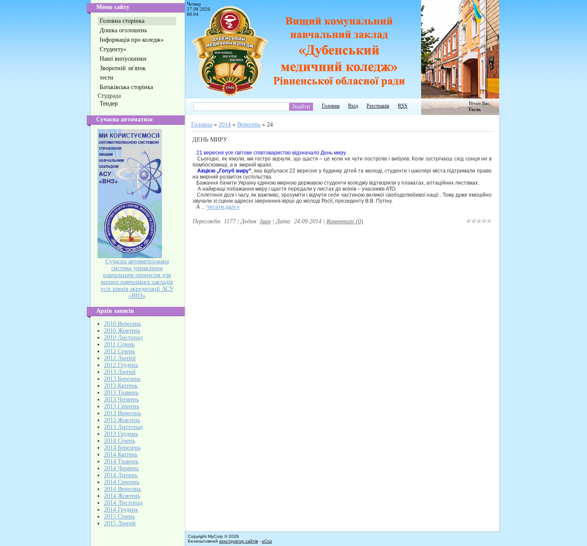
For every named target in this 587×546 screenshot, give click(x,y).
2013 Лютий (120, 372)
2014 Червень (121, 468)
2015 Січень (119, 516)
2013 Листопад (123, 427)
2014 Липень (121, 475)
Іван (265, 221)
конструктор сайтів (238, 541)
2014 (225, 124)
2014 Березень (122, 447)
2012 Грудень (121, 365)
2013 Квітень (121, 386)
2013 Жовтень (122, 420)
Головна (330, 106)
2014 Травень (121, 461)
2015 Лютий (120, 523)
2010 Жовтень (122, 330)
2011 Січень (119, 344)
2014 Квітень (121, 454)
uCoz (267, 541)
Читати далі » (223, 207)
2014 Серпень (121, 482)
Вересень (248, 124)
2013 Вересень (122, 413)
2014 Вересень (122, 489)
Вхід (353, 106)
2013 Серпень (121, 406)
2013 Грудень (121, 434)
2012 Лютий (120, 358)
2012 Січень (119, 351)
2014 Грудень (121, 509)
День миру (210, 139)
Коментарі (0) (345, 221)
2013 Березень (122, 379)
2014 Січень (119, 441)
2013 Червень (121, 399)
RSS (402, 106)
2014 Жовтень (122, 496)
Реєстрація (378, 106)
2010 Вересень (122, 324)
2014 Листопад (123, 503)
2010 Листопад (123, 337)
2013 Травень (121, 392)
